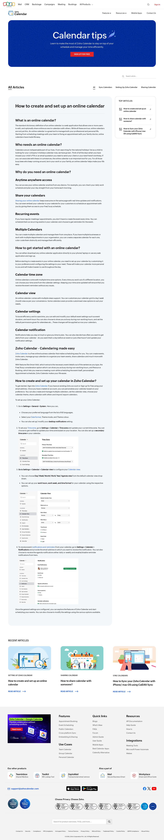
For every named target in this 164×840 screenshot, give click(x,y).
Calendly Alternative (101, 753)
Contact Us (151, 13)
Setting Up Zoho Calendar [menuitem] (126, 87)
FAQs (95, 729)
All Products (85, 4)
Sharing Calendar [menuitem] (148, 87)
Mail (20, 4)
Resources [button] (120, 13)
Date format (36, 417)
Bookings (72, 4)
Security (27, 831)
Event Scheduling (66, 725)
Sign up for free (82, 54)
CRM (27, 4)
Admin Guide (98, 737)
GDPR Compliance (133, 831)
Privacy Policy (85, 831)
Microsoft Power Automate (137, 749)
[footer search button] (109, 821)
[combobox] (139, 76)
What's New (97, 725)
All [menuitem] (94, 87)
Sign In (157, 4)
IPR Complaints (48, 831)
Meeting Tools (132, 746)
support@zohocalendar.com (25, 788)
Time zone (32, 428)
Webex (129, 753)
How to (129, 729)
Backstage (36, 4)
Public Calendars (66, 729)
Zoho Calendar (21, 354)
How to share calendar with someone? (135, 120)
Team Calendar (65, 749)
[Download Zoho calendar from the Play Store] (90, 788)
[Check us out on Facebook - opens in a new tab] (144, 788)
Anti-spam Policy (60, 831)
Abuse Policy (145, 831)
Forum (95, 733)
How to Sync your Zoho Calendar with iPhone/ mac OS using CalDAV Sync (135, 131)
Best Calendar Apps (101, 749)
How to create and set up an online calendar (135, 110)
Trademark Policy (108, 831)
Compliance (37, 831)
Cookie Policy (120, 831)
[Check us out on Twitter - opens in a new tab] (149, 788)
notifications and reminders (43, 547)
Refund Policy (96, 831)
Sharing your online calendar (27, 201)
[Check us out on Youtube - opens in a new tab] (154, 788)
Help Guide (131, 725)
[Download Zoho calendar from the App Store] (73, 788)
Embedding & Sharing (68, 737)
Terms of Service (73, 831)
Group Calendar (65, 753)
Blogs (95, 721)
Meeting (61, 4)
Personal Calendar (66, 757)
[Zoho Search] (148, 4)
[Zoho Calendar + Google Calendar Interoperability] (29, 728)
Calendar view (74, 469)
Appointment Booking (68, 721)
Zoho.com (9, 4)
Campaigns (49, 4)
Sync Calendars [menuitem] (105, 87)
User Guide (97, 741)
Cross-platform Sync (67, 733)
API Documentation (134, 721)
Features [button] (105, 13)
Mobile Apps (136, 13)
